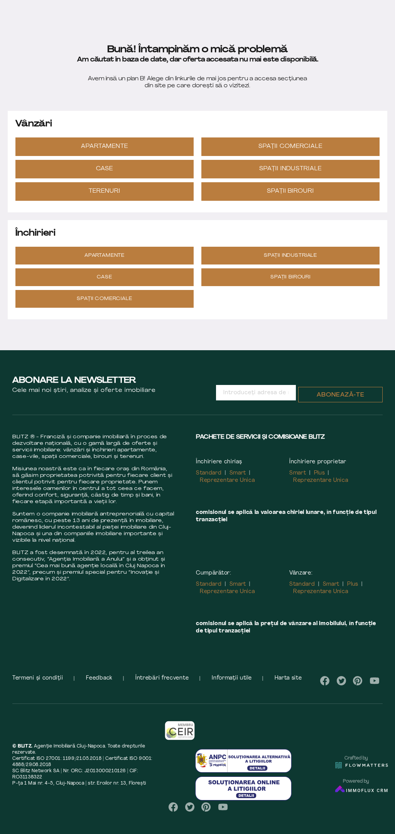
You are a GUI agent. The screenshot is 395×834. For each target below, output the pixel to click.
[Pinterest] (358, 680)
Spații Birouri (290, 191)
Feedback (99, 678)
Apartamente (104, 146)
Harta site (288, 678)
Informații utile (232, 678)
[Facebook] (325, 680)
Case (104, 169)
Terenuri (104, 191)
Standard (209, 473)
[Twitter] (341, 680)
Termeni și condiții (37, 678)
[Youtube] (374, 680)
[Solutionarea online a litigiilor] (243, 788)
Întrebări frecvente (162, 678)
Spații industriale (290, 169)
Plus (319, 473)
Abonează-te (341, 395)
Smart (238, 473)
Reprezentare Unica (227, 480)
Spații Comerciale (290, 146)
